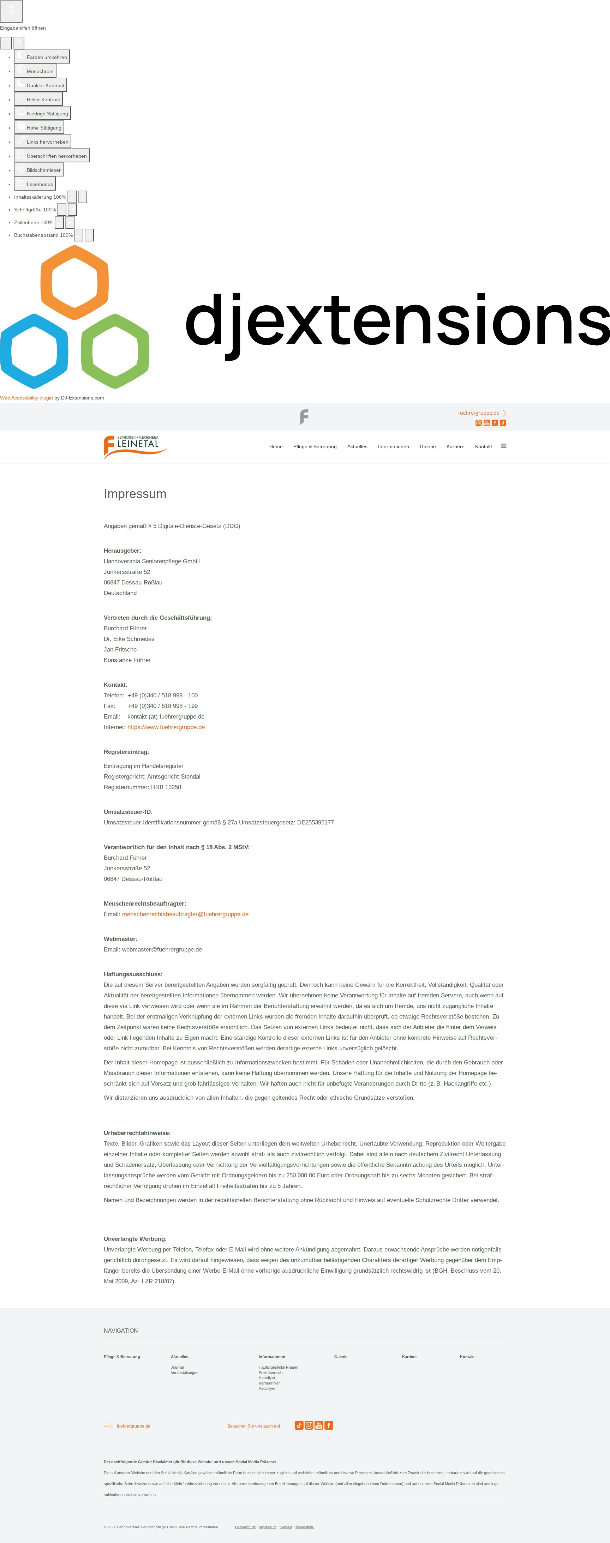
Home (276, 446)
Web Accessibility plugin (26, 398)
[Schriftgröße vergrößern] (72, 209)
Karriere (456, 446)
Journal (177, 1367)
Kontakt (483, 446)
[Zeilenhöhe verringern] (59, 222)
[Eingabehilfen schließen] (18, 43)
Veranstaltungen (184, 1372)
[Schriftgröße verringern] (61, 209)
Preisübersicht (271, 1372)
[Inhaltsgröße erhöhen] (82, 197)
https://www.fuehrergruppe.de (166, 727)
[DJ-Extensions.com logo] (305, 387)
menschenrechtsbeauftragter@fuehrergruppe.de (185, 914)
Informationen (393, 446)
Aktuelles (357, 446)
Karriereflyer (269, 1383)
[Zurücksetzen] (6, 43)
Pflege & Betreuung (315, 446)
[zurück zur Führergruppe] (305, 415)
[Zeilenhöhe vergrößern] (69, 222)
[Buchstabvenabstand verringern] (78, 235)
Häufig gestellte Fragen (278, 1367)
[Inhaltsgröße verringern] (72, 197)
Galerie (428, 446)
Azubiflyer (267, 1388)
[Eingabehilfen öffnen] (11, 11)
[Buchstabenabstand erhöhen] (89, 235)
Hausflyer (267, 1378)
